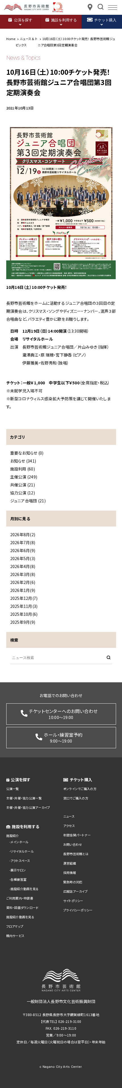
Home (11, 38)
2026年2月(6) (22, 582)
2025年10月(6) (24, 614)
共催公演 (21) (22, 485)
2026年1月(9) (22, 590)
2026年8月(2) (22, 534)
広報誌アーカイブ (75, 891)
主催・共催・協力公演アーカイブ (28, 807)
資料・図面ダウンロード (22, 907)
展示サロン (18, 870)
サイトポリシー (73, 900)
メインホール (19, 842)
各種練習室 (18, 879)
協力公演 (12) (22, 493)
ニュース (69, 816)
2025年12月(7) (24, 598)
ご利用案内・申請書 (19, 898)
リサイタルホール (22, 851)
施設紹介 (12, 835)
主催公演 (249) (23, 477)
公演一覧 (12, 788)
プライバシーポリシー (78, 910)
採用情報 (69, 872)
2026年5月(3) (22, 558)
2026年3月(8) (22, 574)
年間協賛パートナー (77, 835)
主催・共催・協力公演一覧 (24, 798)
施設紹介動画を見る (24, 888)
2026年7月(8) (22, 542)
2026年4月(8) (22, 566)
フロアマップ (15, 926)
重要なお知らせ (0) (27, 453)
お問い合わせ (72, 844)
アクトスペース (20, 860)
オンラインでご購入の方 (79, 788)
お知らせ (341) (23, 461)
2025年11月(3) (24, 606)
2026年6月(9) (22, 550)
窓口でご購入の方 (75, 798)
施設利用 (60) (22, 469)
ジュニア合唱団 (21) (28, 500)
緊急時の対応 (73, 882)
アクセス (69, 825)
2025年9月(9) (22, 622)
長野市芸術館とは (76, 853)
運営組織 (69, 863)
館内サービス (15, 935)
